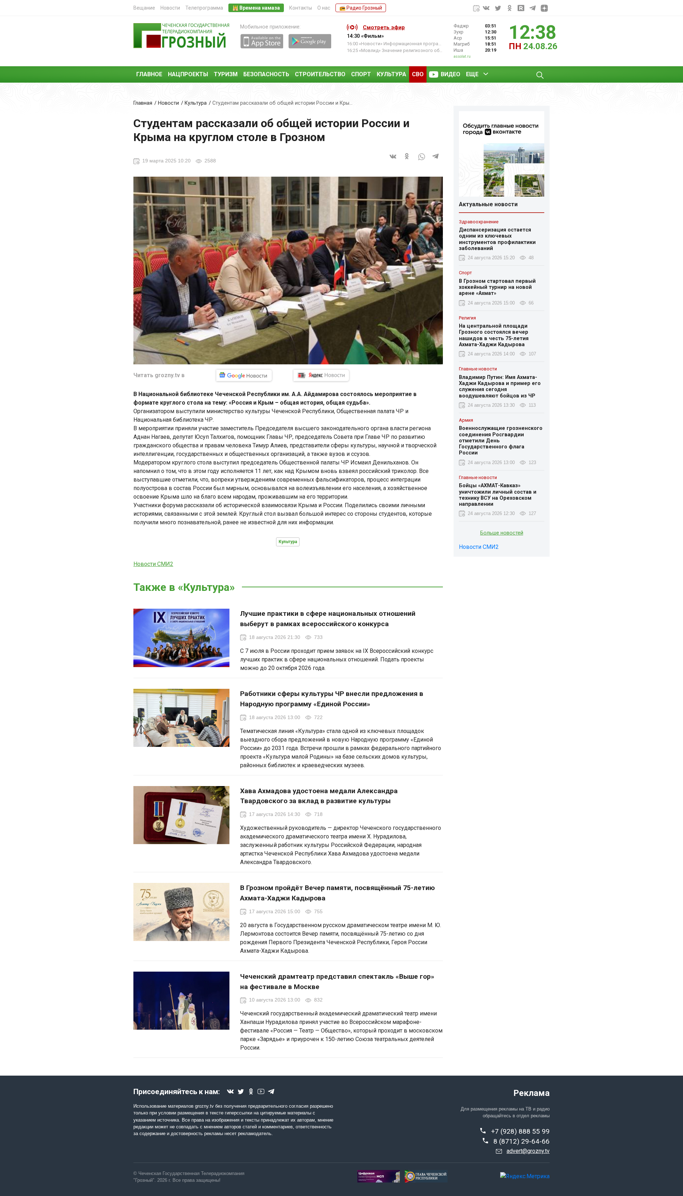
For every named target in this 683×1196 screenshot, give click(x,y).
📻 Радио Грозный (360, 8)
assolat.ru (462, 56)
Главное (149, 74)
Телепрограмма (204, 8)
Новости (170, 8)
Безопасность (266, 74)
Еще (472, 74)
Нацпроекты (188, 74)
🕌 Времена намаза (256, 8)
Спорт (361, 74)
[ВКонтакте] (393, 160)
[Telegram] (435, 160)
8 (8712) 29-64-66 (521, 1141)
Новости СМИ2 (153, 564)
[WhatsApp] (421, 160)
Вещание (144, 8)
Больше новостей (501, 533)
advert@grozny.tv (528, 1151)
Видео (450, 74)
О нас (323, 8)
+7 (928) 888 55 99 (520, 1131)
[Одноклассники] (407, 160)
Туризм (226, 74)
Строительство (320, 74)
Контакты (300, 8)
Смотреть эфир (384, 27)
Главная (142, 103)
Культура (391, 74)
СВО (418, 74)
